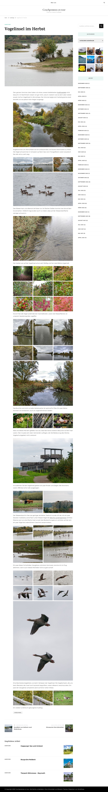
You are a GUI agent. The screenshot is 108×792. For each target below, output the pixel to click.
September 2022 (83, 182)
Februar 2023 (82, 164)
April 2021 (81, 237)
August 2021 (82, 220)
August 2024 (82, 117)
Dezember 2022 (83, 169)
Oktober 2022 (82, 177)
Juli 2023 (81, 147)
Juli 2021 (81, 224)
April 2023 (81, 160)
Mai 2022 (80, 199)
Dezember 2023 (83, 134)
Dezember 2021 (83, 212)
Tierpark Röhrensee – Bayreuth (33, 773)
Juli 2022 (81, 190)
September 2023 (83, 143)
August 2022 (82, 186)
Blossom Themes (62, 789)
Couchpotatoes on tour (54, 9)
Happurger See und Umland (32, 746)
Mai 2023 (80, 156)
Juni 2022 (81, 194)
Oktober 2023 (82, 139)
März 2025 (81, 100)
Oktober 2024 (82, 109)
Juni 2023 (81, 152)
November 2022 (83, 173)
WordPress (81, 789)
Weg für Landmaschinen (58, 518)
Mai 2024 (81, 122)
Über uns (53, 2)
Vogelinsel (17, 712)
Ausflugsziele (61, 92)
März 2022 (81, 207)
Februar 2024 (82, 130)
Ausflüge (8, 24)
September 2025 (83, 87)
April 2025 (81, 96)
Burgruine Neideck (28, 759)
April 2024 (81, 126)
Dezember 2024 (83, 104)
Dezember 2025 (83, 83)
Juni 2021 (81, 229)
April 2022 (81, 203)
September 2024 (83, 113)
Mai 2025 (80, 92)
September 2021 (83, 216)
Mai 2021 (80, 233)
